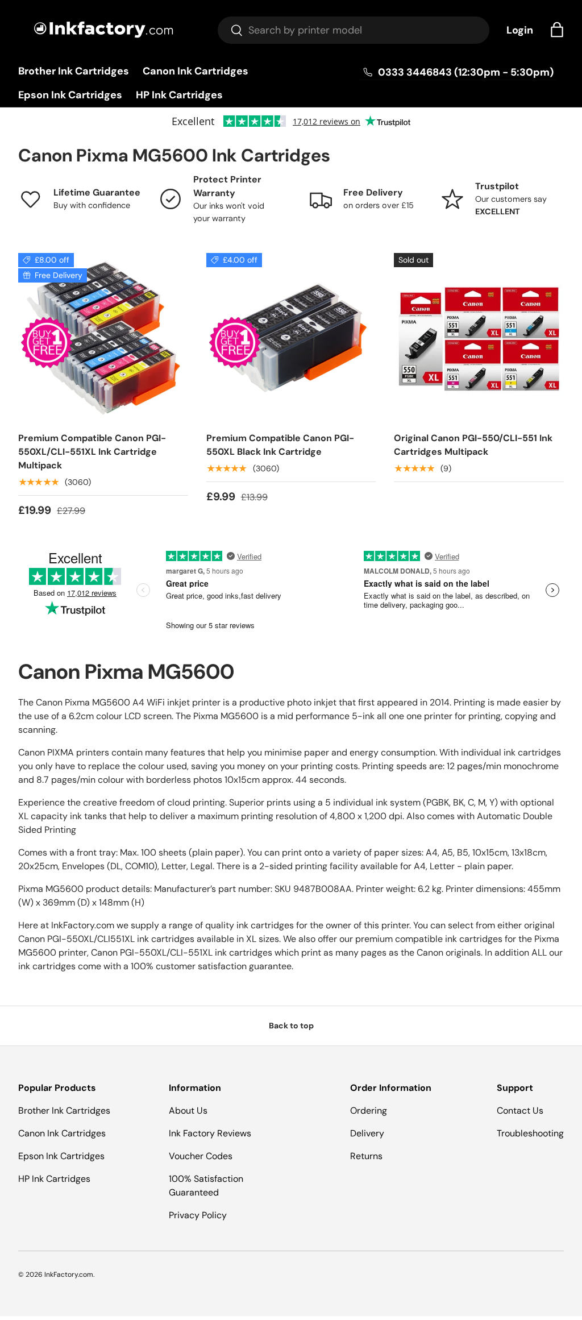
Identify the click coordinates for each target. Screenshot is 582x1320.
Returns (366, 1156)
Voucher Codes (200, 1156)
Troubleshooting (530, 1133)
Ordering (368, 1110)
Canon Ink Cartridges (195, 71)
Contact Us (520, 1110)
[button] (556, 29)
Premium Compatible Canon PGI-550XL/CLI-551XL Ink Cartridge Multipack (92, 451)
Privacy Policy (198, 1215)
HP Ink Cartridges (179, 95)
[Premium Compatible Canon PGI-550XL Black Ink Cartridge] (291, 338)
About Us (188, 1110)
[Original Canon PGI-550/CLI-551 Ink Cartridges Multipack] (479, 338)
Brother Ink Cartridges (73, 71)
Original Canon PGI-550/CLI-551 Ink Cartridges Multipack (473, 445)
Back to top (291, 1025)
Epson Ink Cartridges (70, 95)
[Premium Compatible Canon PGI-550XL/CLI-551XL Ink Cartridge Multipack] (103, 338)
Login (519, 30)
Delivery (367, 1133)
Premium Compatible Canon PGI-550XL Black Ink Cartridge (280, 445)
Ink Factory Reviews (210, 1133)
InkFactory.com (68, 1274)
